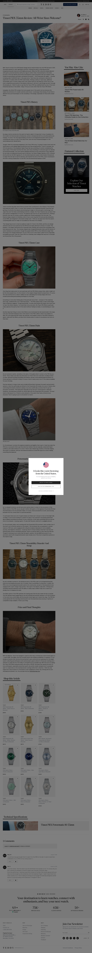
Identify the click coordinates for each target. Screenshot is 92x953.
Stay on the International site (46, 486)
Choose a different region (45, 490)
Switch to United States (46, 482)
